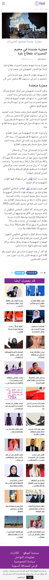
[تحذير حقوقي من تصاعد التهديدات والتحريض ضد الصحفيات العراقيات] (14, 393)
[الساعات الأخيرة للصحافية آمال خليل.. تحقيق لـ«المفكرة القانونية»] (14, 342)
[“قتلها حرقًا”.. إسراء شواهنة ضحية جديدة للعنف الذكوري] (14, 316)
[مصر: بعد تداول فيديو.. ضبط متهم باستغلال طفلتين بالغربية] (35, 419)
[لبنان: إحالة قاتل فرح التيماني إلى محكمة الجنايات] (35, 342)
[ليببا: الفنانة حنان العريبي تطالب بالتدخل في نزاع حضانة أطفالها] (35, 521)
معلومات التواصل (24, 557)
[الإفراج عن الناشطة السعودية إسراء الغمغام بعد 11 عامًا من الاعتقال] (35, 470)
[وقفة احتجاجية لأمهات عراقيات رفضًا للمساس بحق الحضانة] (35, 496)
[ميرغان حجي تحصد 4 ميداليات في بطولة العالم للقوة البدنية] (35, 367)
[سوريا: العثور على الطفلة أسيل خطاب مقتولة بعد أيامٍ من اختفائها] (14, 290)
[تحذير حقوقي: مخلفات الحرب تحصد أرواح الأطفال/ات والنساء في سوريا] (14, 367)
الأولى (30, 179)
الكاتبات (14, 553)
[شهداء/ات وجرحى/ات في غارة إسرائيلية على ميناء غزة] (35, 393)
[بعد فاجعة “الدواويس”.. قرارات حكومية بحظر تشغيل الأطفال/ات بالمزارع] (14, 521)
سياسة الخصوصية (24, 561)
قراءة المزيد (21, 577)
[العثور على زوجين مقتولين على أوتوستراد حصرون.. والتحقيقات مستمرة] (35, 444)
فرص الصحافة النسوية (24, 566)
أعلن (28, 189)
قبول (29, 577)
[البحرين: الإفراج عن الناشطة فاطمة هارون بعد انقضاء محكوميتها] (14, 470)
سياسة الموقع (31, 553)
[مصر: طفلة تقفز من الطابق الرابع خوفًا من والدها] (35, 290)
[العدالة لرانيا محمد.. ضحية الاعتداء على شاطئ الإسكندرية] (35, 316)
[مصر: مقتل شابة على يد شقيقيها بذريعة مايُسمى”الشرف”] (14, 419)
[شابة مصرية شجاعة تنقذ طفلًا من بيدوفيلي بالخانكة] (14, 496)
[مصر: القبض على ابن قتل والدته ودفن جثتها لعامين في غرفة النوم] (14, 444)
